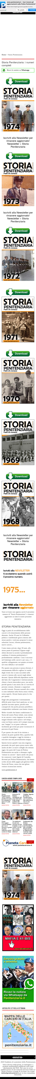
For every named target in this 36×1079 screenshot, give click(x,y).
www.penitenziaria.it (9, 770)
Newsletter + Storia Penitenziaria (18, 145)
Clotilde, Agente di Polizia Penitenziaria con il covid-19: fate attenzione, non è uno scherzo (28, 798)
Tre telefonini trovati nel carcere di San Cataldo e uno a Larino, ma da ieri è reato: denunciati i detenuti (17, 826)
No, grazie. (21, 10)
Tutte (30, 841)
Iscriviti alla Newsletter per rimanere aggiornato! (18, 139)
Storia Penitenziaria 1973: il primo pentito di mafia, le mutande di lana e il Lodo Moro (7, 798)
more (30, 779)
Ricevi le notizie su (17, 70)
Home (4, 55)
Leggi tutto (5, 805)
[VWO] (7, 10)
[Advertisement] (18, 32)
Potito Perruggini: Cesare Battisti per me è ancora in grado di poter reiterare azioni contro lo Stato (7, 826)
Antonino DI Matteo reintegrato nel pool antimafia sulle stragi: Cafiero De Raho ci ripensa (17, 798)
